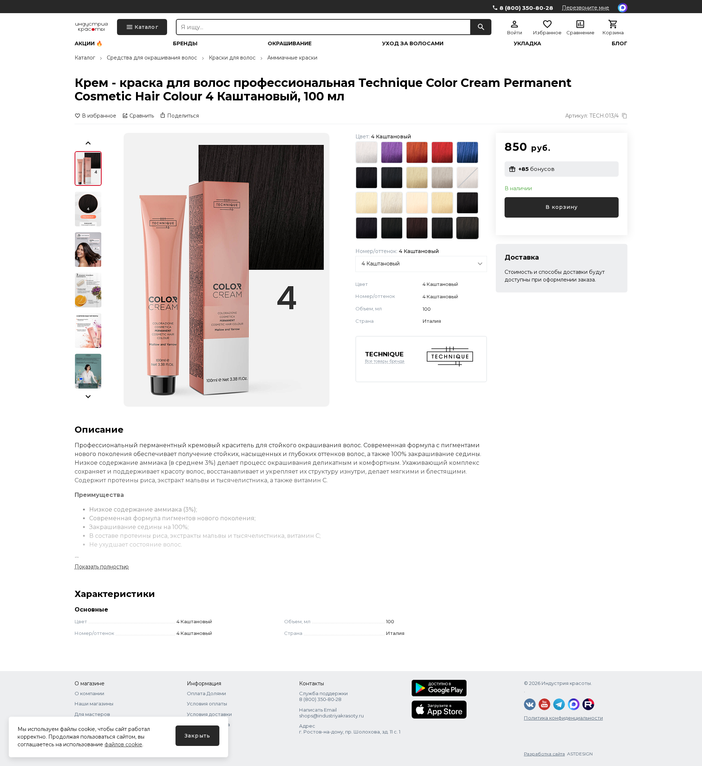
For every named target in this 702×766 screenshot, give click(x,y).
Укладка (527, 43)
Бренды (185, 43)
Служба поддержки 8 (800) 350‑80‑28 (323, 696)
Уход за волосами (413, 43)
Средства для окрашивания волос (152, 57)
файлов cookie (123, 744)
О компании (89, 693)
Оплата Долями (206, 693)
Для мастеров (92, 714)
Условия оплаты (207, 703)
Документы (201, 735)
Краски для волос (232, 57)
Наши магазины (94, 703)
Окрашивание (290, 43)
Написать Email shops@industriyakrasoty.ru (331, 713)
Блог (619, 43)
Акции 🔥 (88, 43)
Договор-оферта (208, 724)
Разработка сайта (544, 754)
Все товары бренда (384, 361)
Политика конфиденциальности (563, 718)
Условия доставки (209, 714)
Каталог (85, 57)
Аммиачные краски (292, 57)
